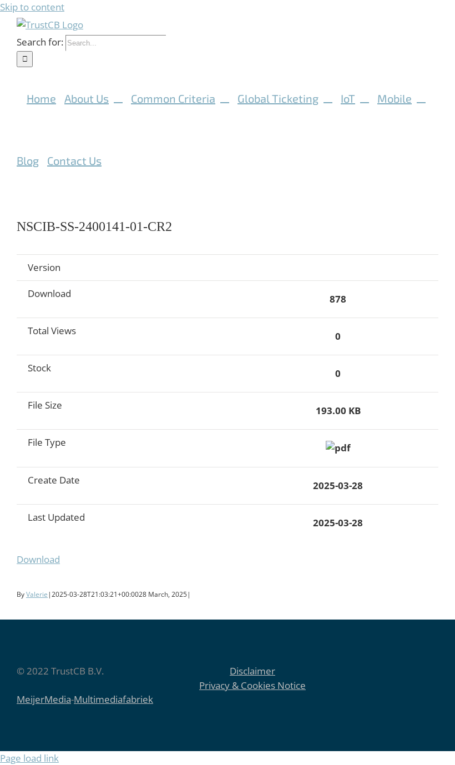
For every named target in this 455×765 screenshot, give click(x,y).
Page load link (29, 758)
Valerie (37, 594)
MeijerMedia (44, 699)
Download (38, 559)
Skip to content (32, 7)
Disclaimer (252, 671)
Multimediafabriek (113, 699)
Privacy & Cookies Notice (252, 685)
